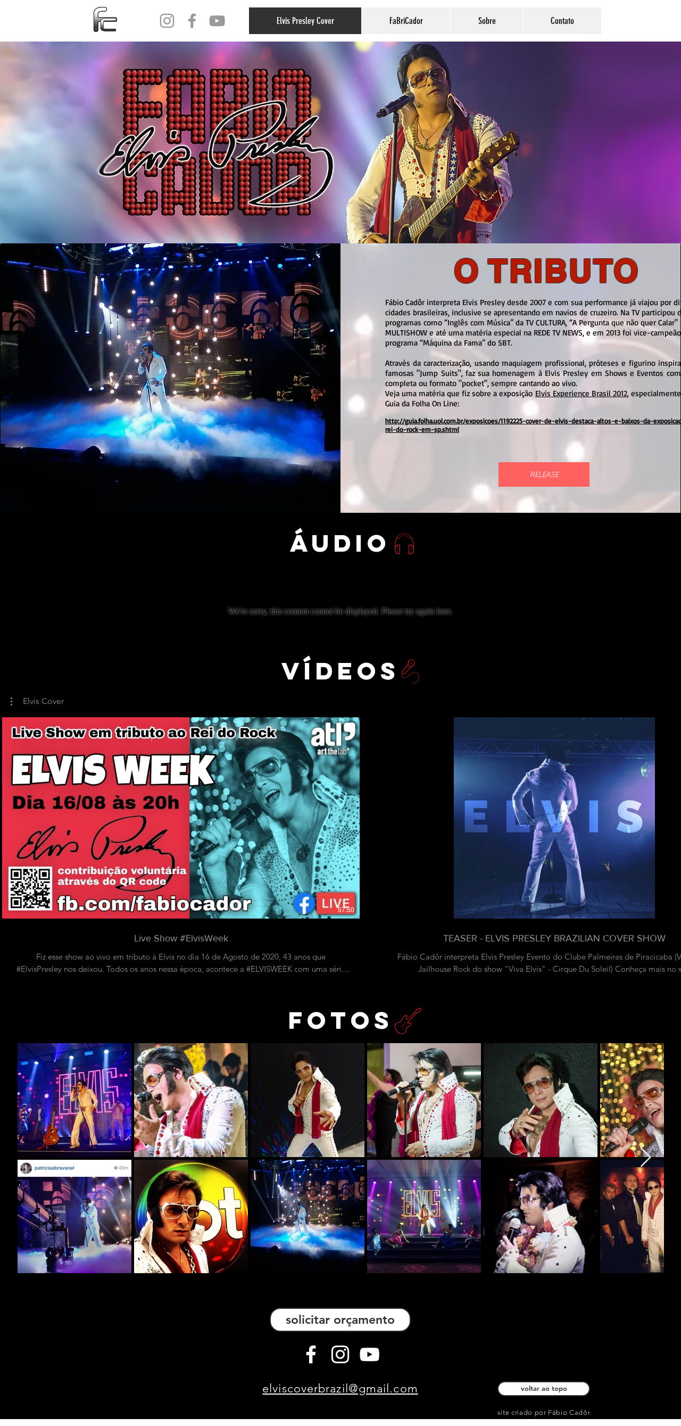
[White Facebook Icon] (311, 1354)
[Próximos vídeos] (666, 815)
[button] (37, 701)
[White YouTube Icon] (369, 1354)
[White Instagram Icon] (340, 1354)
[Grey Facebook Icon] (192, 20)
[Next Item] (646, 1158)
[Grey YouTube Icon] (217, 20)
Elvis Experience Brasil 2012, (582, 393)
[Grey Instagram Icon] (167, 20)
